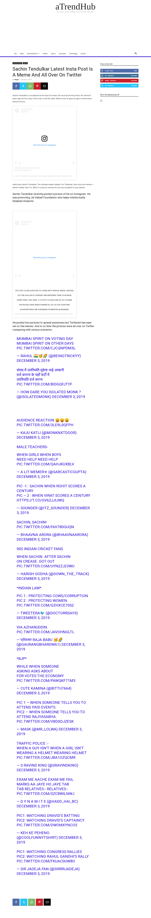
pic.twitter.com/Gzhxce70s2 (45, 605)
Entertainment (32, 54)
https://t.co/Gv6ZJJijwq (40, 500)
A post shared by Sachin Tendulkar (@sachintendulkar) (41, 176)
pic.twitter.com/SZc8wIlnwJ (45, 793)
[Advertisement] (75, 33)
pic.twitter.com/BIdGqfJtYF (44, 384)
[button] (135, 54)
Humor (83, 54)
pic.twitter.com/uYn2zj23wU (45, 566)
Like (135, 71)
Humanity (62, 54)
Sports (53, 54)
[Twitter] (23, 86)
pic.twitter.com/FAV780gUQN (45, 527)
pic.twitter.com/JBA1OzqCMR (46, 757)
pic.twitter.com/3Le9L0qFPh (45, 425)
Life (15, 54)
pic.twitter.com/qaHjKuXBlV (45, 464)
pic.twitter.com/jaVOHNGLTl (45, 632)
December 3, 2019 (33, 360)
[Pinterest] (37, 86)
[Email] (44, 86)
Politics (45, 54)
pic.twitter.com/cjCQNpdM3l (46, 348)
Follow (134, 75)
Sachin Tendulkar (39, 314)
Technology (73, 54)
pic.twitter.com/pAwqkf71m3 (46, 680)
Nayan (17, 79)
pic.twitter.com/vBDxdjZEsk (45, 721)
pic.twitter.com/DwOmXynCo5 (47, 825)
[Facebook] (16, 86)
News (22, 54)
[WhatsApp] (30, 86)
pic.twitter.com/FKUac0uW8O (46, 861)
